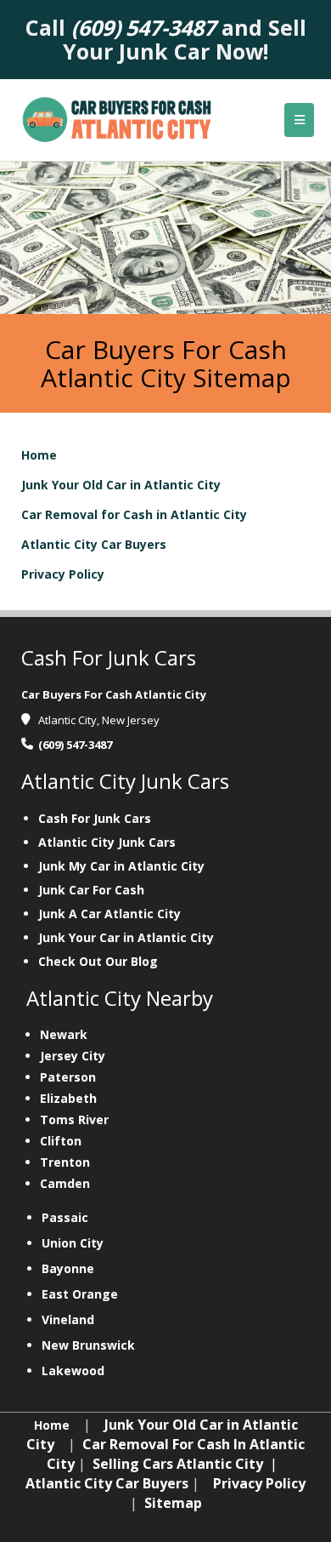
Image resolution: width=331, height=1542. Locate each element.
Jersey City (72, 1056)
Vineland (68, 1319)
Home (39, 455)
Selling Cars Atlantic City (178, 1463)
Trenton (65, 1162)
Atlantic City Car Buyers (93, 544)
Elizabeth (68, 1098)
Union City (73, 1243)
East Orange (80, 1294)
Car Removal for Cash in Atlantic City (134, 514)
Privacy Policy (62, 574)
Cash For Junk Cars (94, 818)
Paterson (68, 1077)
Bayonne (68, 1268)
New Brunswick (88, 1345)
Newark (63, 1034)
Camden (65, 1183)
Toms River (74, 1119)
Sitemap (173, 1502)
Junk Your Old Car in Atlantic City (121, 485)
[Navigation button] (299, 120)
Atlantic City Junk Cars (107, 842)
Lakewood (73, 1370)
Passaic (65, 1217)
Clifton (60, 1141)
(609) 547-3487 (75, 744)
